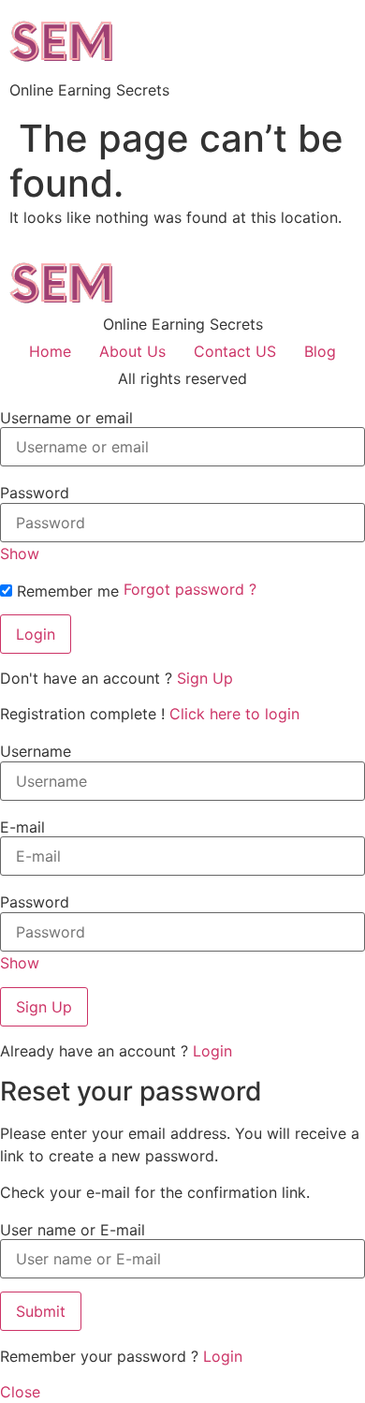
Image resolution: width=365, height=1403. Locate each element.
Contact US (235, 351)
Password (34, 492)
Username (35, 751)
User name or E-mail (72, 1229)
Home (50, 351)
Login (212, 1050)
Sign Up (205, 678)
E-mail (22, 827)
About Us (132, 351)
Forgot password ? (190, 589)
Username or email (66, 417)
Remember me (65, 590)
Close (20, 1391)
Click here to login (234, 713)
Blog (320, 351)
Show (19, 553)
